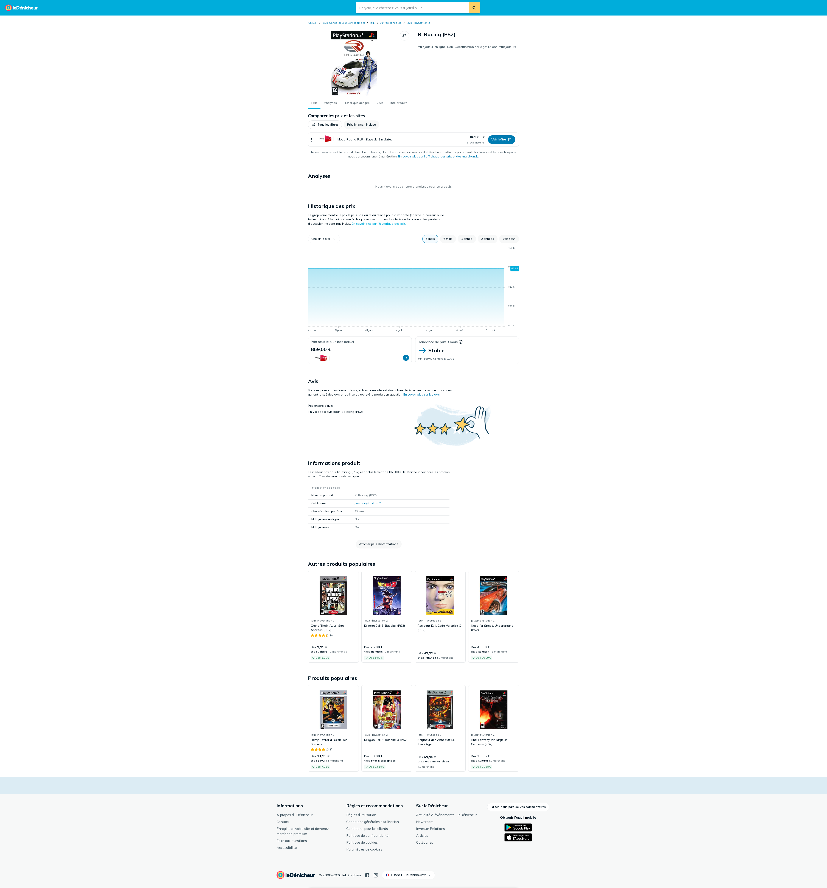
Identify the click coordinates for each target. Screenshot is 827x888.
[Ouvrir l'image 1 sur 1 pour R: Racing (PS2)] (354, 63)
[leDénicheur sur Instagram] (375, 875)
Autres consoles (391, 22)
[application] (413, 290)
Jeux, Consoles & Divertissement (343, 22)
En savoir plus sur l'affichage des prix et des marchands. (438, 156)
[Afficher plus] (311, 139)
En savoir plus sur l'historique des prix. (379, 224)
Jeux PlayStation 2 (418, 22)
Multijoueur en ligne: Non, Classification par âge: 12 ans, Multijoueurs (467, 47)
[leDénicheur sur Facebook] (367, 875)
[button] (325, 124)
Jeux (372, 22)
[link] (333, 617)
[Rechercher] (474, 7)
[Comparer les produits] (404, 36)
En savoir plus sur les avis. (422, 394)
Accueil (312, 22)
